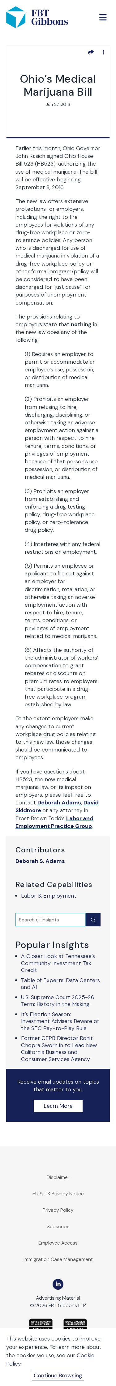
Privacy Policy (58, 1210)
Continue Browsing (58, 1375)
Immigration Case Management (58, 1259)
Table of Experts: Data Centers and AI (60, 984)
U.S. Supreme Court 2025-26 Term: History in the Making (57, 1001)
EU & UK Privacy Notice (58, 1193)
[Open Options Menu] (103, 52)
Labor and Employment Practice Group (54, 822)
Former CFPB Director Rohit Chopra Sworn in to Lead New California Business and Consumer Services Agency (59, 1048)
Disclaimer (58, 1177)
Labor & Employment (48, 895)
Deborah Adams (59, 802)
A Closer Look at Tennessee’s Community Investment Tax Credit (58, 963)
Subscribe (58, 1226)
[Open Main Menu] (103, 17)
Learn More (58, 1106)
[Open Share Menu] (91, 52)
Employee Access (58, 1243)
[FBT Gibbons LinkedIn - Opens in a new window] (58, 1284)
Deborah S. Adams (40, 861)
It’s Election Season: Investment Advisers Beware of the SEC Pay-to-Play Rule (60, 1021)
